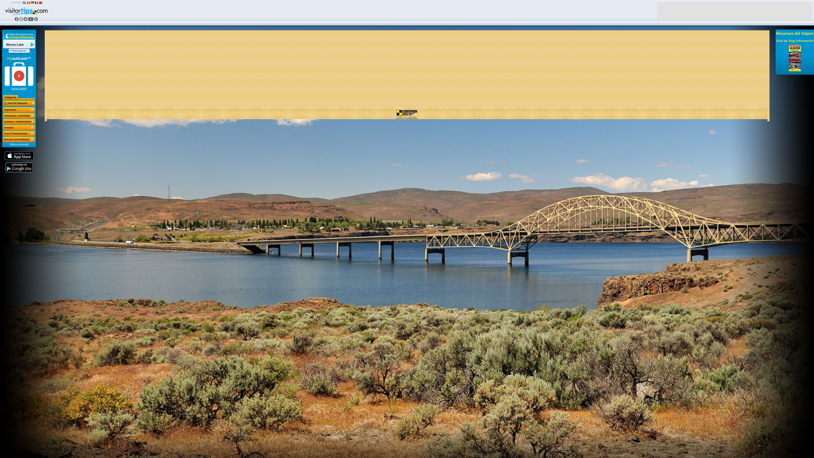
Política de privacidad (19, 144)
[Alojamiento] (19, 110)
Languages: (16, 2)
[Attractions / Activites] (19, 116)
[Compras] (19, 127)
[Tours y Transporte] (19, 133)
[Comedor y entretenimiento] (19, 121)
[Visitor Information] (19, 139)
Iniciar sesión (19, 88)
